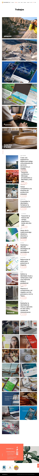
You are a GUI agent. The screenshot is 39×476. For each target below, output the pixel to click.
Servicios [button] (12, 2)
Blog (19, 2)
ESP (33, 2)
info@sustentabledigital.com (12, 461)
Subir (38, 466)
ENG (31, 2)
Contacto (28, 2)
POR (35, 2)
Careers (22, 2)
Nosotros (25, 2)
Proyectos (16, 2)
